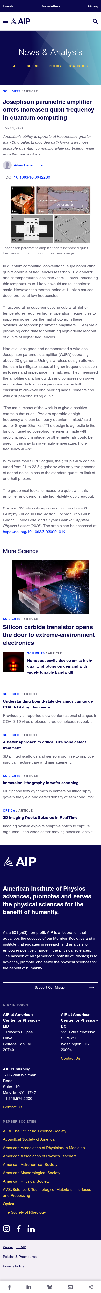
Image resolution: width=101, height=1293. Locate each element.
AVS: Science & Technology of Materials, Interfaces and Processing (47, 1192)
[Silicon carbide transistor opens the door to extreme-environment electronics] (50, 587)
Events (8, 6)
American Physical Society (26, 1181)
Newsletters (51, 6)
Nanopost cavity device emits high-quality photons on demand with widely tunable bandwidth (59, 666)
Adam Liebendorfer (29, 165)
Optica (9, 810)
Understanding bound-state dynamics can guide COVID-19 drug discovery (48, 704)
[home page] (22, 21)
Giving (93, 6)
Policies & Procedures (20, 1257)
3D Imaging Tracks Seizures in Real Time (40, 817)
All (16, 66)
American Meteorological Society (31, 1172)
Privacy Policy (13, 1266)
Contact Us (70, 1058)
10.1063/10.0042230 (32, 177)
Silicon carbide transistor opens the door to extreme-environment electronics (49, 634)
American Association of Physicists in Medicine (44, 1147)
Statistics (78, 66)
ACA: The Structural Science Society (34, 1131)
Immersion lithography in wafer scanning (41, 782)
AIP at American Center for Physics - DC (79, 1020)
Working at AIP (14, 1247)
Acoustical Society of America (29, 1139)
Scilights (12, 91)
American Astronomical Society (30, 1164)
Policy (55, 66)
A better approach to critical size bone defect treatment (44, 745)
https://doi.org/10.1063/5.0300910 (32, 531)
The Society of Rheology (24, 1212)
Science (34, 66)
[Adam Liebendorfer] (7, 165)
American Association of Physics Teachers (39, 1156)
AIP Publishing (17, 1069)
